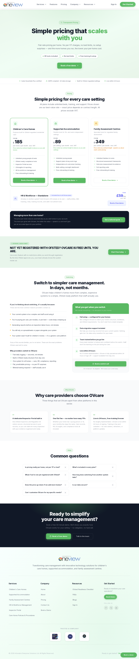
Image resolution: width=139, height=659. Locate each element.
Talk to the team (82, 536)
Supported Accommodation (19, 595)
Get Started (128, 4)
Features (53, 4)
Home (43, 589)
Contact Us (45, 605)
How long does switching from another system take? (92, 476)
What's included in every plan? (92, 467)
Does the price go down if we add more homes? (45, 485)
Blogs (75, 600)
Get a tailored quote (112, 220)
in (116, 608)
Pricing (64, 4)
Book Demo (110, 597)
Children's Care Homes (17, 589)
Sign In (114, 4)
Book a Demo (46, 610)
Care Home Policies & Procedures (22, 615)
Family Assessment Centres (19, 600)
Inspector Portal (15, 610)
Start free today (117, 252)
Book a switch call (102, 364)
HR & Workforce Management (20, 605)
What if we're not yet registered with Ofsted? (45, 475)
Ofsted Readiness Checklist (83, 589)
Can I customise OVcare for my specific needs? (45, 492)
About (43, 595)
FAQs (74, 595)
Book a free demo (68, 65)
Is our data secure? (92, 485)
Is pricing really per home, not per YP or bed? (45, 467)
